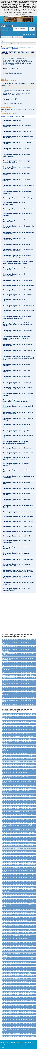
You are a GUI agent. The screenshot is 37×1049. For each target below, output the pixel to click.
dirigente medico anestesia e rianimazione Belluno (18, 746)
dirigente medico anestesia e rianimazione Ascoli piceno (17, 730)
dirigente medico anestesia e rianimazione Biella (17, 756)
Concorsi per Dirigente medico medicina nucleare (16, 494)
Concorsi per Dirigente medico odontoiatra (17, 526)
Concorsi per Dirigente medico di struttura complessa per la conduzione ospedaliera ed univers (18, 324)
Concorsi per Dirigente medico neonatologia (18, 516)
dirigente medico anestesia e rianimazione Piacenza (18, 933)
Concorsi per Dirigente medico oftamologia (17, 531)
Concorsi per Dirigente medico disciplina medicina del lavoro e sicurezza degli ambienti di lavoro (18, 358)
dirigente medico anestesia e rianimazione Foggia (18, 822)
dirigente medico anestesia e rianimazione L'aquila (18, 843)
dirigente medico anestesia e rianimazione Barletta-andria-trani (18, 742)
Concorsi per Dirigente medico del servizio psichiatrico (17, 192)
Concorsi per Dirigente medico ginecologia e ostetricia (18, 436)
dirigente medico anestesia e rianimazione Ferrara (18, 817)
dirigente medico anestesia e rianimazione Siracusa (18, 984)
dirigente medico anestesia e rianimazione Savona (18, 978)
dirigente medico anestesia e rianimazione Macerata (18, 864)
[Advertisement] (18, 612)
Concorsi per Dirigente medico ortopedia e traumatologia (17, 541)
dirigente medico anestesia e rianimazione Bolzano (18, 761)
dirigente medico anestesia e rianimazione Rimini (17, 965)
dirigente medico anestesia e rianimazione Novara (18, 897)
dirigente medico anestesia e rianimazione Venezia (18, 1016)
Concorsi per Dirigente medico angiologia (17, 131)
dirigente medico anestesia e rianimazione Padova (18, 912)
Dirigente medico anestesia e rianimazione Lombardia (15, 668)
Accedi (25, 34)
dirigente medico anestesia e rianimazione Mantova (18, 867)
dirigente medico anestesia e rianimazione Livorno (18, 856)
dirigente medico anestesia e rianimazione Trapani (18, 1000)
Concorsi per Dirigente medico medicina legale (18, 488)
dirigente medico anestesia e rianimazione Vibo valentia (17, 1029)
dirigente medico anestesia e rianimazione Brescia (18, 764)
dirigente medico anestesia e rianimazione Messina (18, 881)
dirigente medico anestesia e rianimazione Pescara (18, 930)
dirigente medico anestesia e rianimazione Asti (17, 733)
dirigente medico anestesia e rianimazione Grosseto (18, 837)
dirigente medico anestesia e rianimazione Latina (17, 848)
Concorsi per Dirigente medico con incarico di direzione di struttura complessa (18, 186)
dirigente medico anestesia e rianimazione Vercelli (18, 1023)
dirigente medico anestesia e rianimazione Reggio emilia (18, 958)
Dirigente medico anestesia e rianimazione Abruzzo (18, 639)
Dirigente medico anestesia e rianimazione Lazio (17, 662)
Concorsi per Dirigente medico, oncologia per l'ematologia (18, 583)
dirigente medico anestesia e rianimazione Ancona (18, 721)
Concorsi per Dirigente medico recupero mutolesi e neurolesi (16, 564)
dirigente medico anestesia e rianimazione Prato (17, 945)
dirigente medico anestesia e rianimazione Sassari (18, 975)
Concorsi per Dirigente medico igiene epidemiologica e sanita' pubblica (15, 442)
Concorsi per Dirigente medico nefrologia (17, 512)
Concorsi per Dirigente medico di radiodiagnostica (14, 300)
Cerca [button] (32, 29)
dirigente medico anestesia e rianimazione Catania (18, 788)
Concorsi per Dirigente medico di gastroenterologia (14, 239)
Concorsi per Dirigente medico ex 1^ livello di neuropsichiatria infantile (18, 388)
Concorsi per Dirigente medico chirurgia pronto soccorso (16, 167)
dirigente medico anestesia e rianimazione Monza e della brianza (18, 890)
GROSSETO (13, 69)
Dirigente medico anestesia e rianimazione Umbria (18, 697)
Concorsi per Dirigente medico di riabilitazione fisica (18, 311)
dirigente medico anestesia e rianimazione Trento (17, 1003)
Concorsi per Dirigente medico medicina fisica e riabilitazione (18, 476)
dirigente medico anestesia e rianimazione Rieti (17, 962)
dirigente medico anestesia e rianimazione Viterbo (18, 1036)
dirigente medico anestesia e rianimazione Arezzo (18, 726)
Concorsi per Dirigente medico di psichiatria (18, 295)
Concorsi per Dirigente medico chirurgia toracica (16, 174)
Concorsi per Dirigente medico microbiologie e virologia (18, 506)
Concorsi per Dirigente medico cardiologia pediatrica (17, 143)
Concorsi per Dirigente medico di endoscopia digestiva (18, 226)
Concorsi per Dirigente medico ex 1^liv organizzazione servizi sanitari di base (16, 400)
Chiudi (22, 14)
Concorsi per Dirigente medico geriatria (16, 431)
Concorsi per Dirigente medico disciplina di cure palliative (17, 345)
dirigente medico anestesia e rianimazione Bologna (18, 758)
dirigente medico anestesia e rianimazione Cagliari (18, 769)
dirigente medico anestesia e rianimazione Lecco (17, 854)
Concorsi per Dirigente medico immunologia (18, 453)
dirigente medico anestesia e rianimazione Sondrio (18, 986)
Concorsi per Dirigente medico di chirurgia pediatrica (17, 214)
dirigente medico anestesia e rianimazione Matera (18, 874)
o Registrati (31, 34)
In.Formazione (10, 1045)
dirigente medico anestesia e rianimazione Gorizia (18, 835)
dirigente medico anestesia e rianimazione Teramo (18, 992)
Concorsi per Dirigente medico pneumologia (18, 559)
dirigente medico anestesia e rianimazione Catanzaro (15, 791)
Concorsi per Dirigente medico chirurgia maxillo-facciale (16, 155)
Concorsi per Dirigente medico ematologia (17, 383)
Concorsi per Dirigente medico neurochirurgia (18, 521)
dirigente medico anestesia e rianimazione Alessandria (15, 717)
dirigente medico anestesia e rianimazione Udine (17, 1011)
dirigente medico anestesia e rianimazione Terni (17, 995)
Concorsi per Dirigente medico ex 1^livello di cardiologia (18, 406)
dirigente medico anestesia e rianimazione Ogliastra (18, 902)
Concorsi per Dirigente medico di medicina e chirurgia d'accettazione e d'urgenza (18, 262)
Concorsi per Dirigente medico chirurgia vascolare (16, 180)
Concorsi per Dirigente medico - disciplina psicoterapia (17, 125)
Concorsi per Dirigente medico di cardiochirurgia (14, 203)
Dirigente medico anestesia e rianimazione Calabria (18, 646)
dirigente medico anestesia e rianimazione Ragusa (18, 948)
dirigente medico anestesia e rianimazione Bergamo (18, 753)
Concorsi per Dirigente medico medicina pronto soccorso (16, 500)
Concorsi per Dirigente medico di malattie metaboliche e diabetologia (17, 256)
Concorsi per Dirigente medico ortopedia (16, 536)
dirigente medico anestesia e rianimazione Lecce (17, 851)
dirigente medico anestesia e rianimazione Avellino (18, 736)
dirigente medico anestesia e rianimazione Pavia (17, 920)
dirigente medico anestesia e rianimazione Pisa (17, 935)
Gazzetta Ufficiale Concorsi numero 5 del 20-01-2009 (18, 109)
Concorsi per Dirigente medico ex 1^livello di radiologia (18, 419)
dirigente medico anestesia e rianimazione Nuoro (17, 899)
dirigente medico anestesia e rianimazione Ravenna (18, 950)
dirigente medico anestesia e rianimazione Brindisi (18, 767)
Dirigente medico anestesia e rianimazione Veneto (18, 704)
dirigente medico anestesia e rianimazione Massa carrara (17, 871)
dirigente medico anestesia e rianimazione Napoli (17, 894)
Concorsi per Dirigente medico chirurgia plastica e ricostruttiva (16, 161)
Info (17, 14)
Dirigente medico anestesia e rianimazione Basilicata (15, 643)
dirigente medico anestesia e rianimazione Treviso (18, 1005)
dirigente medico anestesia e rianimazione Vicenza (18, 1033)
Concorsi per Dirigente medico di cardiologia (18, 209)
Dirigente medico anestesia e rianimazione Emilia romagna (17, 654)
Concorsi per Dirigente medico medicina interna (16, 483)
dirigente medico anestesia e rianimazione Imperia (18, 840)
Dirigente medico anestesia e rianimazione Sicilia (17, 687)
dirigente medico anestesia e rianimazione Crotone (18, 806)
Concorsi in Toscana (15, 73)
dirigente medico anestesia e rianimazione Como (17, 798)
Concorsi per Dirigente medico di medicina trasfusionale (17, 268)
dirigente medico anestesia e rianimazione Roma (17, 967)
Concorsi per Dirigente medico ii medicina (17, 448)
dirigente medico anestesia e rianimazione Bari (17, 739)
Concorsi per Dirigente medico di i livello (16, 244)
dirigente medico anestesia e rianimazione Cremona (18, 803)
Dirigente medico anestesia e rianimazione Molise (18, 675)
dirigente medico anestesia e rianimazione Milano (17, 884)
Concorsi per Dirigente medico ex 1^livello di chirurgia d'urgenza (18, 413)
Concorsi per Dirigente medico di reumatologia (18, 306)
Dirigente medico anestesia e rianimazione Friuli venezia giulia (17, 659)
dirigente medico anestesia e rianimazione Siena (17, 981)
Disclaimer (27, 1045)
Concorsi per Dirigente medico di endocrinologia (14, 220)
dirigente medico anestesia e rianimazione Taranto (18, 989)
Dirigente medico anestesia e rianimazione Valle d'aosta (17, 700)
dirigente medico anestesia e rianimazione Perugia (18, 923)
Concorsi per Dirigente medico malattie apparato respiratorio (16, 458)
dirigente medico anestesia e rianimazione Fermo (17, 814)
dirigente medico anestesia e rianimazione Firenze (18, 819)
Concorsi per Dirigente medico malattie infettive (16, 464)
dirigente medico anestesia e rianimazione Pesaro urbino (18, 926)
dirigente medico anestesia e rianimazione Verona (18, 1026)
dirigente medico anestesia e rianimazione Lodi (17, 859)
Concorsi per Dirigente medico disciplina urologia (16, 377)
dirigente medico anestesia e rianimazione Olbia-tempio (17, 905)
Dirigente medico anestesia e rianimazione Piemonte (19, 677)
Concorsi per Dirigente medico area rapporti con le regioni (18, 136)
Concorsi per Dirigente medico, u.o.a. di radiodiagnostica (16, 589)
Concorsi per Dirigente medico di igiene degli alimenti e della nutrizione (18, 250)
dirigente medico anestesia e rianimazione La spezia (18, 845)
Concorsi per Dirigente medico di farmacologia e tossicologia (18, 233)
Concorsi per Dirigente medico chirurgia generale (16, 149)
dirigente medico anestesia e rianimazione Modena (18, 887)
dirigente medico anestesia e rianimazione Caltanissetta (15, 773)
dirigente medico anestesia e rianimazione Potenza (18, 942)
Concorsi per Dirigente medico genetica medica (16, 425)
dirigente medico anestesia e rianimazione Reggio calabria (18, 954)
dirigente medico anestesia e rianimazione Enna (17, 811)
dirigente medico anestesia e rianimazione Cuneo (17, 809)
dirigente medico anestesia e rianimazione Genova (18, 832)
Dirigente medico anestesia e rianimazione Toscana (18, 690)
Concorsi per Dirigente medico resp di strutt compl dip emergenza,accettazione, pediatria (18, 571)
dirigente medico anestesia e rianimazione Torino (17, 997)
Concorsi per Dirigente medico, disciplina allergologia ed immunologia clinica (17, 577)
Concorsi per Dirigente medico (13, 120)
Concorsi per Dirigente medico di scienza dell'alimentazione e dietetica (17, 317)
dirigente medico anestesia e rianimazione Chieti (17, 795)
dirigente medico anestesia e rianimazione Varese (18, 1014)
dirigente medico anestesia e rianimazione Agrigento (18, 714)
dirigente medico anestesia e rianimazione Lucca (17, 862)
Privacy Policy (19, 1045)
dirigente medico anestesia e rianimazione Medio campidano (17, 878)
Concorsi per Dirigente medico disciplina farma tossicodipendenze (19, 351)
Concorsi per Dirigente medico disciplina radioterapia (16, 371)
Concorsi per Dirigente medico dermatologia (18, 198)
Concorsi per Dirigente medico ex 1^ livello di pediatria (18, 394)
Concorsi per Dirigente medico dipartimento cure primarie (18, 331)
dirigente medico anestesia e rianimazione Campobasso (15, 777)
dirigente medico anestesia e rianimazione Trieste (17, 1008)
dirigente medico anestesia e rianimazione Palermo (18, 915)
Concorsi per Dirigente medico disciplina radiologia (16, 365)
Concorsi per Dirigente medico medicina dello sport (18, 470)
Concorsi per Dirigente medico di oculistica (17, 280)
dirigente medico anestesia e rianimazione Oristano (18, 909)
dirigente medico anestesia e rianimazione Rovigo (18, 970)
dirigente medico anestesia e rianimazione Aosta (17, 724)
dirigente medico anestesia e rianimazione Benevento (15, 749)
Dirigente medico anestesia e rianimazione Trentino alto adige (18, 693)
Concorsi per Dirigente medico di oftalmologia (18, 285)
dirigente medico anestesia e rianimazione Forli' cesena (17, 825)
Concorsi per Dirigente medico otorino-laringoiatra (16, 547)
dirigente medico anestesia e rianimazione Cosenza (18, 800)
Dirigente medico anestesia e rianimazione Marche (18, 672)
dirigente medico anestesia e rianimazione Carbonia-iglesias (19, 781)
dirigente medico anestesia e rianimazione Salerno (18, 973)
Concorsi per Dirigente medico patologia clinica (16, 553)
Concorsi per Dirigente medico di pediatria (17, 290)
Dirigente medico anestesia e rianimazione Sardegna (15, 684)
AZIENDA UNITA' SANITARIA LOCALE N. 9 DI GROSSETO (17, 52)
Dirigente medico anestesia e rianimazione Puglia (18, 680)
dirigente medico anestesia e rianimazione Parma (17, 917)
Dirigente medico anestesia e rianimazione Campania (15, 650)
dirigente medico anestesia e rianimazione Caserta (18, 785)
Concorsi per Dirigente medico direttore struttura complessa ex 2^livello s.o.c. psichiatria (16, 338)
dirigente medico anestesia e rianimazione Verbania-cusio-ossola (18, 1020)
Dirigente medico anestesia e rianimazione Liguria (18, 665)
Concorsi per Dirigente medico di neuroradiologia (14, 274)
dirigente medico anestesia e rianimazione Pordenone (15, 939)
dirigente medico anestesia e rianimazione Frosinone (19, 829)
